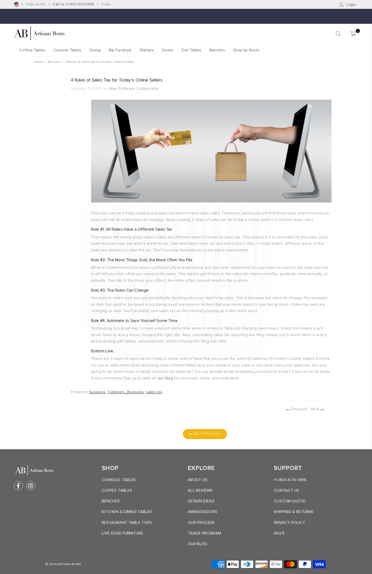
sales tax (154, 392)
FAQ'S (279, 533)
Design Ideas (201, 501)
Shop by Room (246, 50)
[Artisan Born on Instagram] (30, 485)
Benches (217, 50)
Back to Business (206, 434)
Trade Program (204, 533)
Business (54, 62)
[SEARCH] (338, 33)
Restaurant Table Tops (127, 522)
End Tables (191, 50)
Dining (95, 50)
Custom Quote (289, 501)
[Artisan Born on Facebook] (18, 485)
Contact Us (286, 490)
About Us (198, 479)
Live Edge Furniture (122, 533)
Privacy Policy (289, 522)
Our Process (201, 522)
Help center (36, 4)
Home (38, 62)
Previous (298, 409)
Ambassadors (202, 511)
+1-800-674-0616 (290, 479)
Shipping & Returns (294, 511)
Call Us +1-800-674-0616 (73, 4)
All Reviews (200, 490)
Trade (106, 4)
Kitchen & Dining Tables (127, 511)
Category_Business (126, 392)
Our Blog (197, 543)
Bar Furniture (120, 50)
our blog (165, 378)
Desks (168, 50)
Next (315, 409)
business (97, 392)
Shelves (147, 50)
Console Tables (67, 50)
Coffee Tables (32, 50)
